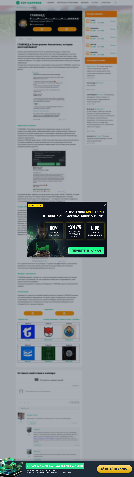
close (105, 205)
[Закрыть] (132, 463)
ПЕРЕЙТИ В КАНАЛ (86, 250)
